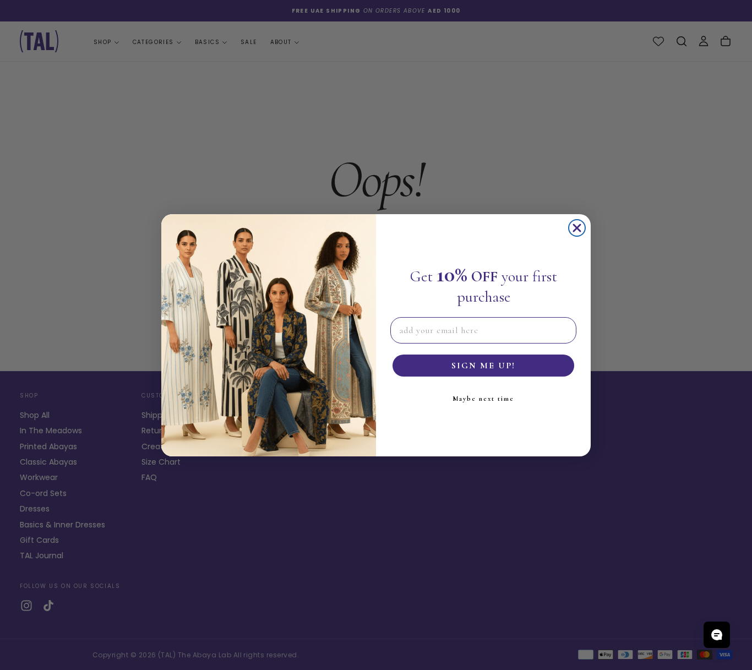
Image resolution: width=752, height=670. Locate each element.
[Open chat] (717, 635)
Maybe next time (483, 398)
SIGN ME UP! (483, 365)
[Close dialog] (577, 228)
